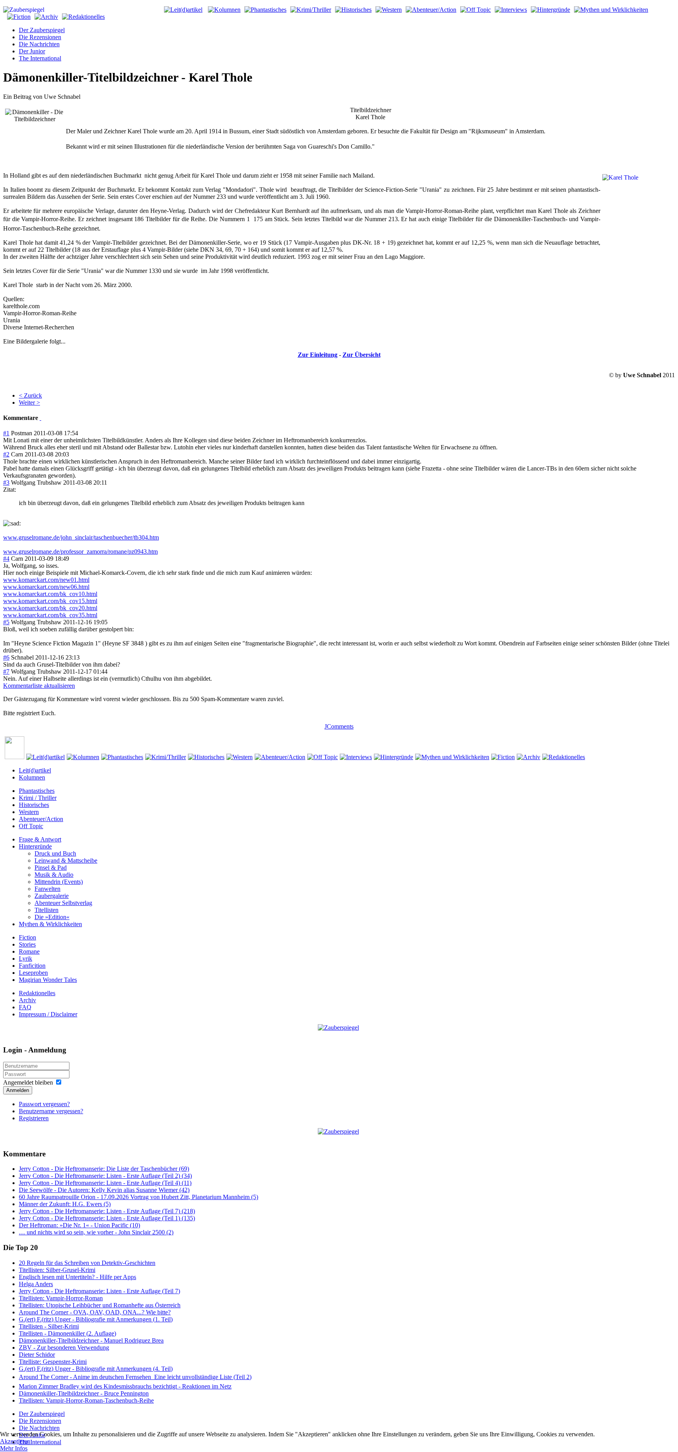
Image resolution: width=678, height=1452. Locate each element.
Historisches (34, 804)
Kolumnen (32, 777)
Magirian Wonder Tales (48, 979)
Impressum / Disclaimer (48, 1014)
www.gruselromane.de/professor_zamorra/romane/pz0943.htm (80, 551)
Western (29, 812)
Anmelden (17, 1090)
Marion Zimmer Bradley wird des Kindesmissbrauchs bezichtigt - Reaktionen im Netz (125, 1386)
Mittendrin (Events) (59, 881)
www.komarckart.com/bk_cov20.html (50, 608)
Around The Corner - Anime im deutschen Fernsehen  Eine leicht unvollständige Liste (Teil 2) (135, 1377)
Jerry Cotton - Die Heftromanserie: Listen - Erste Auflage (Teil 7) (99, 1291)
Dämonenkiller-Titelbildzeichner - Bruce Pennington (84, 1393)
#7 (6, 671)
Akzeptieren (15, 1441)
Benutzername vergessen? (51, 1111)
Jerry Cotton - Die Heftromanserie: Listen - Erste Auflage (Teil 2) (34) (105, 1175)
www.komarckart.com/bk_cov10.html (50, 594)
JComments (339, 726)
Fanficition (32, 965)
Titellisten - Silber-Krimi (49, 1326)
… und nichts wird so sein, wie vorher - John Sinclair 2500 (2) (96, 1232)
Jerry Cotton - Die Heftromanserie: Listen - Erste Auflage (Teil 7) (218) (107, 1211)
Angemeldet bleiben (28, 1082)
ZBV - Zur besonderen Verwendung (64, 1347)
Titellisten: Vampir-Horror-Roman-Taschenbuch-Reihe (86, 1400)
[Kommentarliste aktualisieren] (40, 417)
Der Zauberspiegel (42, 30)
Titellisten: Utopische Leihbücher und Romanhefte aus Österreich (99, 1305)
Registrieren (34, 1118)
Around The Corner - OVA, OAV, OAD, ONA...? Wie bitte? (95, 1312)
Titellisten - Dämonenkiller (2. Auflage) (67, 1333)
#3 (6, 482)
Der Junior (32, 51)
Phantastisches (37, 790)
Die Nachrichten (39, 44)
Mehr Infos (13, 1448)
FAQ (25, 1007)
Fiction (27, 937)
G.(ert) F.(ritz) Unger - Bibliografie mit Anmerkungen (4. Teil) (96, 1368)
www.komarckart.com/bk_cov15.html (50, 601)
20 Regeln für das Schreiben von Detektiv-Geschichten (87, 1262)
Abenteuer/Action (41, 819)
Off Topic (31, 826)
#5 (6, 622)
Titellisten (46, 910)
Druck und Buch (55, 853)
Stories (27, 944)
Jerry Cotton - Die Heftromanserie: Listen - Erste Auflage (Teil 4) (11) (105, 1182)
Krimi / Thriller (37, 797)
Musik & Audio (54, 874)
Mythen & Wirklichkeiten (50, 924)
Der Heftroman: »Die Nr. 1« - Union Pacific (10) (79, 1225)
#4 (6, 558)
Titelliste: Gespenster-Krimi (53, 1361)
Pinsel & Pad (51, 867)
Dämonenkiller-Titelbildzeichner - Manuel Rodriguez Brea (91, 1340)
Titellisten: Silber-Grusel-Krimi (57, 1270)
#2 (6, 454)
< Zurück (30, 395)
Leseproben (33, 972)
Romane (29, 951)
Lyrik (25, 958)
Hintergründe (35, 846)
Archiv (27, 1000)
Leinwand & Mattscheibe (66, 860)
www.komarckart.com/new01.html (46, 579)
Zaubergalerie (52, 895)
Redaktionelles (37, 993)
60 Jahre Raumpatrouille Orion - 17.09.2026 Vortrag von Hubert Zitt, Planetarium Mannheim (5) (138, 1197)
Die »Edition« (52, 917)
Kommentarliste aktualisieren (39, 685)
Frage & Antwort (40, 839)
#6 (6, 657)
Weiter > (29, 402)
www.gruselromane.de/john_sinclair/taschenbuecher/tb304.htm (81, 537)
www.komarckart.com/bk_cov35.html (50, 615)
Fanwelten (47, 888)
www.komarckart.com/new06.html (46, 586)
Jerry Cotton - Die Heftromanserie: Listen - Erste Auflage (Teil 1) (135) (107, 1218)
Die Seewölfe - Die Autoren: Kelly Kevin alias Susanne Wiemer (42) (104, 1190)
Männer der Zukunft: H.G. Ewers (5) (65, 1204)
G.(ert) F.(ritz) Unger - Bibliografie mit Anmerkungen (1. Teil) (96, 1319)
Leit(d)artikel (35, 770)
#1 (6, 433)
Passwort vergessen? (44, 1104)
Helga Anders (36, 1284)
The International (40, 58)
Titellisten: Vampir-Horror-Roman (61, 1298)
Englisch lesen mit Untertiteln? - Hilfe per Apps (77, 1277)
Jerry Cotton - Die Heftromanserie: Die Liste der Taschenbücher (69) (104, 1168)
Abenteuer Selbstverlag (63, 903)
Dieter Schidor (37, 1354)
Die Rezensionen (40, 37)
